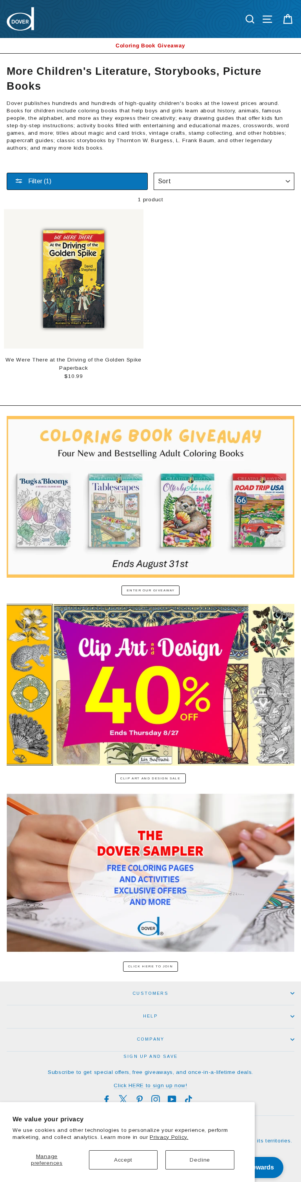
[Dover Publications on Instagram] (155, 1099)
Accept (123, 1160)
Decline (200, 1160)
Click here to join (150, 966)
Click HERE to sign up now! (150, 1085)
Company (150, 1039)
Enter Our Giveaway (151, 590)
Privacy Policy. (169, 1137)
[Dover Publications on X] (123, 1099)
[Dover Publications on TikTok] (188, 1099)
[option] (150, 45)
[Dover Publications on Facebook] (106, 1099)
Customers (150, 993)
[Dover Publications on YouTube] (172, 1099)
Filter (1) (39, 181)
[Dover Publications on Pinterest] (139, 1099)
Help (150, 1016)
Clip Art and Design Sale (150, 778)
